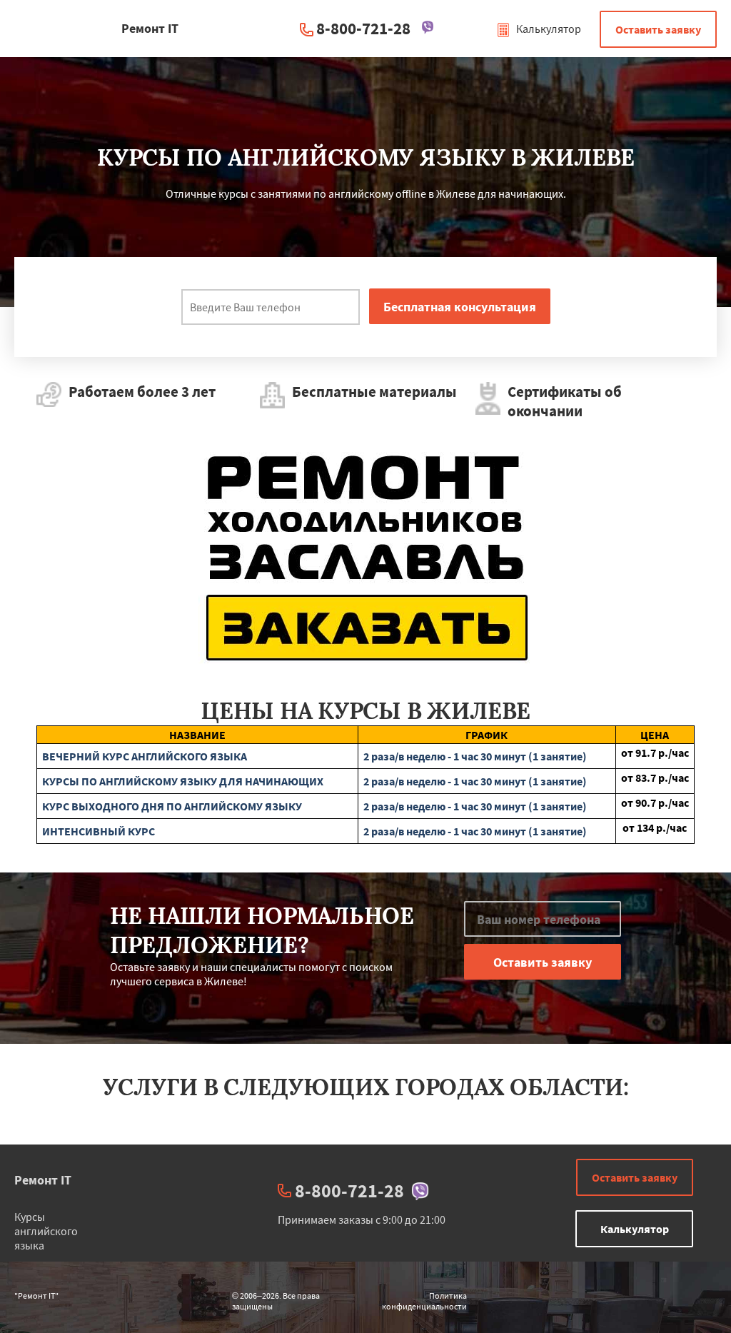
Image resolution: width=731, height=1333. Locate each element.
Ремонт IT (42, 1180)
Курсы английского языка (46, 1230)
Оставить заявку (658, 29)
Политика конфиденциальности (424, 1301)
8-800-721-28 (363, 28)
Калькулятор (547, 28)
